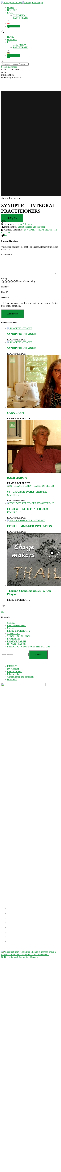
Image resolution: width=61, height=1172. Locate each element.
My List (13, 218)
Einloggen (15, 26)
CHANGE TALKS (16, 644)
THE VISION (20, 15)
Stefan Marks (39, 227)
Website (5, 297)
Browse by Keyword (11, 77)
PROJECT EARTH (16, 641)
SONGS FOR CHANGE (19, 636)
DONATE (12, 10)
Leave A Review (24, 224)
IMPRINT (12, 666)
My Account (13, 669)
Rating (4, 278)
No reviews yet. (16, 224)
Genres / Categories (10, 69)
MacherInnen (7, 75)
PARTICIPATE (20, 18)
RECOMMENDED (16, 339)
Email (4, 292)
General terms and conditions (20, 676)
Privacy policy (14, 674)
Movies (10, 628)
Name (5, 286)
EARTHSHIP (13, 638)
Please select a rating (25, 281)
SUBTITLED (13, 633)
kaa (5, 235)
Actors (4, 72)
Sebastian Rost (25, 227)
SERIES (11, 623)
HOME (10, 7)
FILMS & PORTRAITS (18, 418)
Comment (6, 254)
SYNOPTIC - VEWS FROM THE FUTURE (28, 646)
